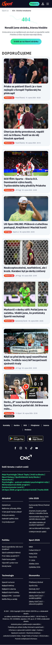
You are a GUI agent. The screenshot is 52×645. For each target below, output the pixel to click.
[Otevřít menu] (47, 3)
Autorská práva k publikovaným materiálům (25, 624)
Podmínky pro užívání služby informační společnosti (25, 627)
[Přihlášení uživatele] (42, 3)
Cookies (39, 630)
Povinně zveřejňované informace (26, 639)
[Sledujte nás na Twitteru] (26, 448)
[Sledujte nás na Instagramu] (21, 448)
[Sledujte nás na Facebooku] (15, 448)
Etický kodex (44, 636)
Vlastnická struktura (33, 633)
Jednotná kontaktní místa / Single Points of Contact (20, 636)
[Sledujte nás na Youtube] (37, 448)
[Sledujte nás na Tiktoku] (31, 448)
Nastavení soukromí (18, 633)
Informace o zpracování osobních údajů (22, 630)
